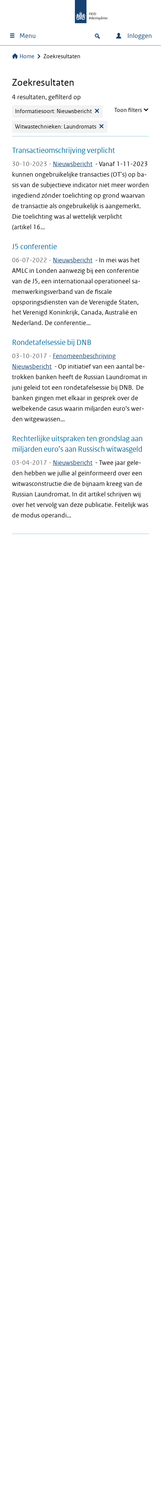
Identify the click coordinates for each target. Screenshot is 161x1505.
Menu (27, 36)
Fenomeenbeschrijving (84, 356)
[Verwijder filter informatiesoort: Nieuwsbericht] (97, 111)
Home (26, 56)
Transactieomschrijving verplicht (63, 150)
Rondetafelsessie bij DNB (51, 342)
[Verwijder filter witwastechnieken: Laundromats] (101, 127)
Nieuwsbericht (72, 164)
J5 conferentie (34, 246)
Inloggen (139, 36)
